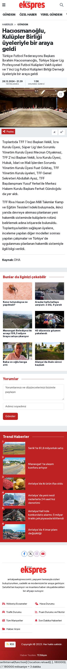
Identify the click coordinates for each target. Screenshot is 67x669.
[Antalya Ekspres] (32, 5)
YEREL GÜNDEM (51, 14)
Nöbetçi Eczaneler (17, 603)
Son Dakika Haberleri (50, 620)
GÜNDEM (9, 14)
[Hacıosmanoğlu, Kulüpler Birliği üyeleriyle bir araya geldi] (33, 107)
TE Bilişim (42, 655)
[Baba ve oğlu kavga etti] (17, 351)
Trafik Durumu (13, 612)
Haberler (7, 24)
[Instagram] (37, 554)
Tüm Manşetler (14, 620)
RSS (11, 644)
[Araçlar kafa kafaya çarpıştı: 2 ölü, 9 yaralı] (49, 290)
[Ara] (61, 5)
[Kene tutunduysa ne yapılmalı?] (17, 290)
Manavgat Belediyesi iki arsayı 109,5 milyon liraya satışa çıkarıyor (17, 333)
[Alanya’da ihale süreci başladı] (49, 351)
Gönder (10, 416)
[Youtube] (43, 554)
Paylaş (10, 131)
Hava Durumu (47, 603)
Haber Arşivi (13, 629)
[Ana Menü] (3, 5)
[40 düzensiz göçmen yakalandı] (49, 319)
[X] (30, 554)
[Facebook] (24, 554)
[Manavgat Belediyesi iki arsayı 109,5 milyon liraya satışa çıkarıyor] (17, 319)
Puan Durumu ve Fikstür (52, 612)
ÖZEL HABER (28, 14)
